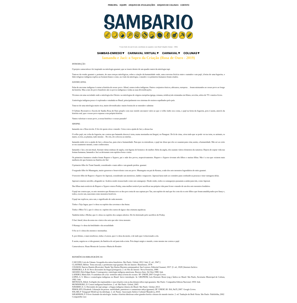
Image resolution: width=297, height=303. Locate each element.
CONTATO (184, 5)
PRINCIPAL (113, 5)
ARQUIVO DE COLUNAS (168, 5)
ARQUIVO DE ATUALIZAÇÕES (142, 5)
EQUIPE (123, 5)
